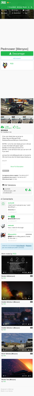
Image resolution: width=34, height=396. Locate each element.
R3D (11, 63)
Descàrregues (8, 128)
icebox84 (11, 225)
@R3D (10, 236)
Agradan (18, 128)
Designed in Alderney (7, 389)
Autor (12, 216)
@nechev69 (11, 219)
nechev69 (11, 203)
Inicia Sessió (20, 246)
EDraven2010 (12, 234)
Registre (28, 246)
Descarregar (18, 53)
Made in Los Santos (7, 391)
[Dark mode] (28, 7)
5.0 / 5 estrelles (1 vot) (6, 131)
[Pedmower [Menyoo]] (17, 106)
